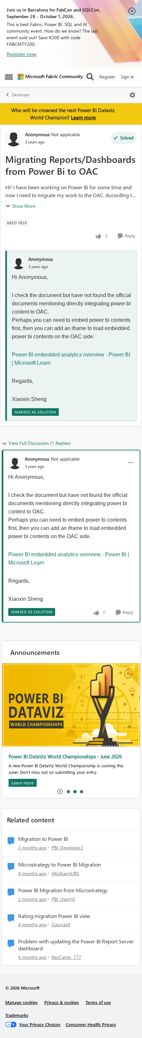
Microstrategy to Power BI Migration (59, 864)
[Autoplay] (60, 791)
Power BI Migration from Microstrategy (63, 890)
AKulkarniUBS (65, 873)
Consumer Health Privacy (91, 1024)
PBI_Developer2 (67, 847)
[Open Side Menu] (9, 77)
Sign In (127, 76)
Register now (22, 53)
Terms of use (98, 1002)
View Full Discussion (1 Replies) (40, 443)
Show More (23, 206)
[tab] (68, 791)
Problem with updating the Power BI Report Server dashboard (76, 945)
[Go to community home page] (50, 77)
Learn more (83, 117)
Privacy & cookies (61, 1002)
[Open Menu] (132, 95)
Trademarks (16, 1015)
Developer (20, 94)
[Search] (90, 77)
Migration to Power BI (43, 839)
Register (107, 76)
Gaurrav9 (61, 924)
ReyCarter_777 (66, 957)
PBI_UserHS (63, 899)
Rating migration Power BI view (54, 916)
